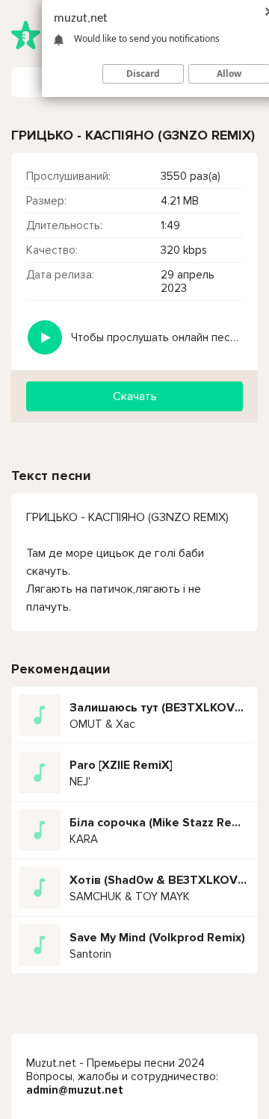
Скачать (135, 396)
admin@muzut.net (74, 1090)
